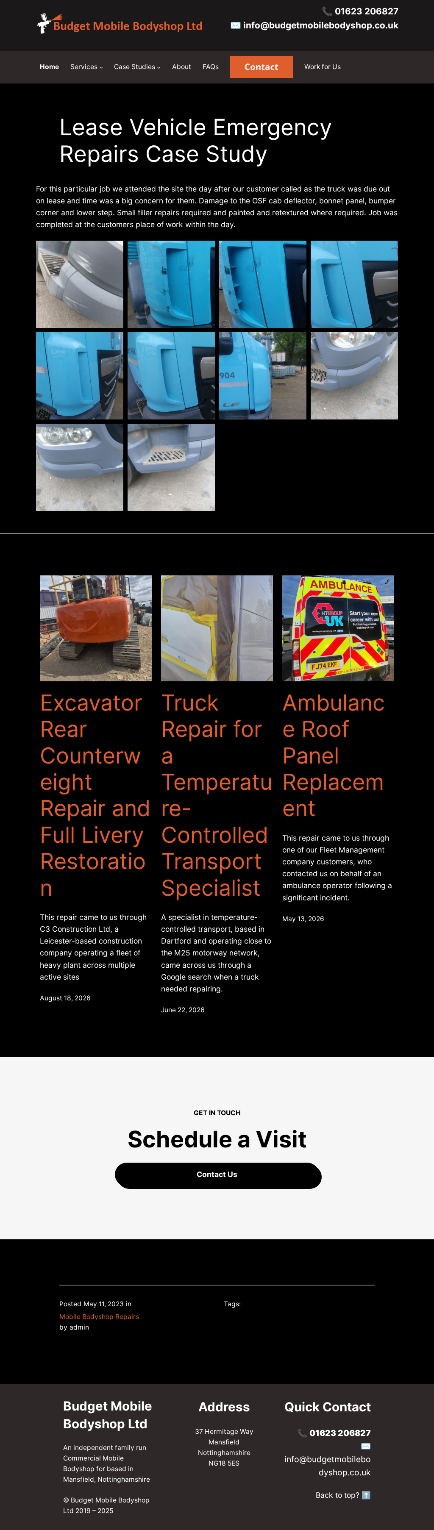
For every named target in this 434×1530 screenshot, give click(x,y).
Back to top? (337, 1495)
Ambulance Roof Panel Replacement (333, 756)
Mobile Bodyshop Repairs (99, 1317)
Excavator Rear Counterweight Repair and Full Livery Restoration (95, 795)
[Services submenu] (101, 67)
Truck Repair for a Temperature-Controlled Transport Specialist (217, 795)
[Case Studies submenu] (159, 67)
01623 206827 (366, 11)
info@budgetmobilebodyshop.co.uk (320, 25)
